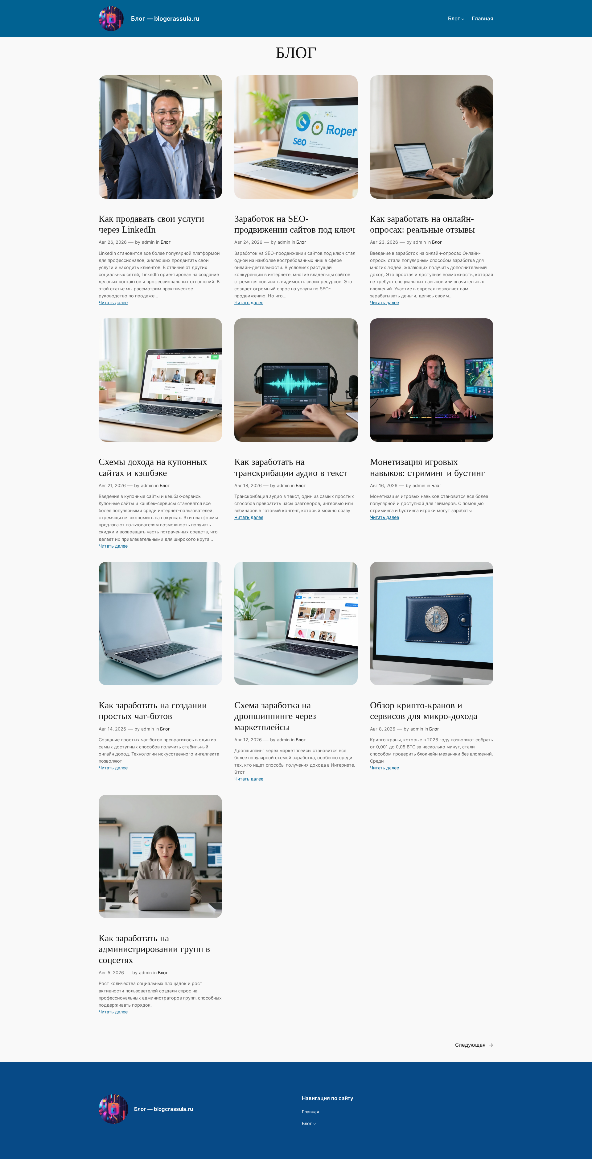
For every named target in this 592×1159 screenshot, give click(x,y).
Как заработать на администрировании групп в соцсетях (154, 949)
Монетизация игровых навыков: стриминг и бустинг (427, 467)
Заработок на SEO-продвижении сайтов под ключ (294, 224)
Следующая (474, 1045)
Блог (166, 242)
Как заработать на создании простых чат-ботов (153, 710)
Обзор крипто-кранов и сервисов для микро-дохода (423, 710)
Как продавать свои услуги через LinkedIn (151, 224)
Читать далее (113, 303)
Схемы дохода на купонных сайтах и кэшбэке (153, 467)
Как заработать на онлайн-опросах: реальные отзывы (422, 224)
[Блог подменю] (462, 18)
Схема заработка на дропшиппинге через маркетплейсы (275, 716)
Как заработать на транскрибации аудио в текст (290, 467)
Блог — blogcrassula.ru (165, 18)
